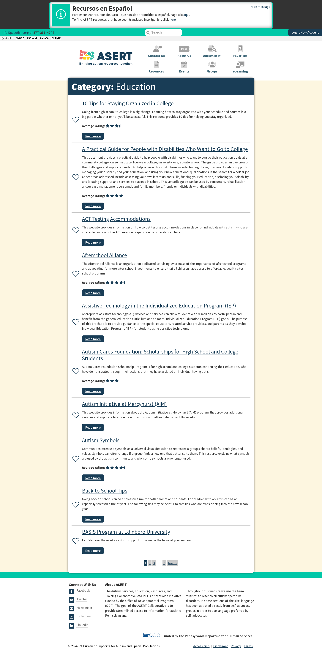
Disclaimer (220, 646)
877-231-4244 (43, 32)
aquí (186, 14)
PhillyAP (56, 38)
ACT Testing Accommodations (116, 218)
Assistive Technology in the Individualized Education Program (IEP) (159, 305)
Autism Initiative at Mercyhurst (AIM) (124, 403)
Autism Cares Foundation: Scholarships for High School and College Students (160, 355)
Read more (93, 136)
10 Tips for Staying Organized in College (128, 103)
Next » (172, 563)
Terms (248, 646)
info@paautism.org (15, 32)
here (173, 19)
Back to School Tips (104, 490)
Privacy (236, 646)
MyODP (20, 38)
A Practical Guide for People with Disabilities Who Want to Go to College (165, 148)
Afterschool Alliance (104, 255)
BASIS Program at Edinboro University (126, 531)
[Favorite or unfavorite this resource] (75, 120)
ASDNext (32, 38)
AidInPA (44, 38)
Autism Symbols (100, 440)
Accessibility (201, 646)
